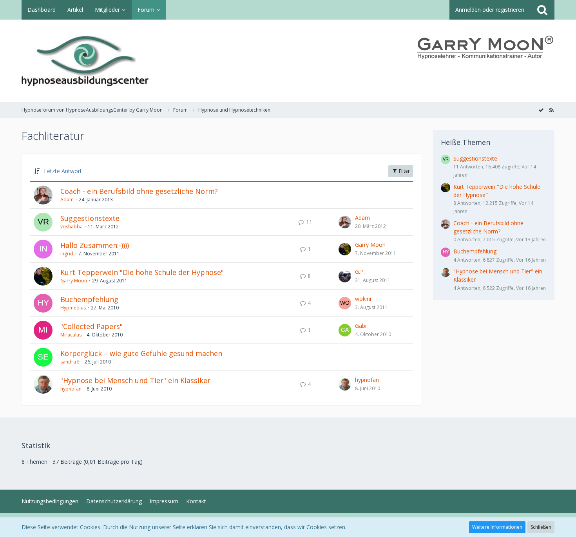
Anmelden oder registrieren (489, 9)
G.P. (360, 271)
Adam (67, 199)
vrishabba (71, 226)
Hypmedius (73, 307)
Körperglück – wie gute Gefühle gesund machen (141, 353)
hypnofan (71, 388)
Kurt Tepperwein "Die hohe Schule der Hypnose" (142, 272)
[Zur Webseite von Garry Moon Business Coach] (485, 47)
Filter (404, 171)
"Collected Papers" (91, 326)
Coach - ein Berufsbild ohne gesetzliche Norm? (139, 191)
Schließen (541, 527)
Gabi (360, 325)
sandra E (70, 361)
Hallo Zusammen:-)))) (94, 245)
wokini (363, 298)
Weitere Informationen (497, 527)
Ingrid (66, 253)
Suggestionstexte (90, 218)
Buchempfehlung (89, 299)
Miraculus (71, 334)
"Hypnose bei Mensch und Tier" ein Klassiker (135, 380)
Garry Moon (370, 244)
